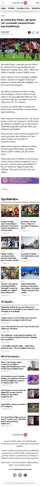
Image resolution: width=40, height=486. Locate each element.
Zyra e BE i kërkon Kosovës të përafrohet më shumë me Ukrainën (20, 327)
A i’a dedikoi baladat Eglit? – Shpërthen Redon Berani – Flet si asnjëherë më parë (18, 347)
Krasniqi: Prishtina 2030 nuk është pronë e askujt (30, 256)
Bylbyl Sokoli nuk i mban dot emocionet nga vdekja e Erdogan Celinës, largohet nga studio (30, 288)
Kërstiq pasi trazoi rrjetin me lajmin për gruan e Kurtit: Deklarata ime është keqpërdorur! (13, 393)
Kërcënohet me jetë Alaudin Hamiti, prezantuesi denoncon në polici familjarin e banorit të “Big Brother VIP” (14, 379)
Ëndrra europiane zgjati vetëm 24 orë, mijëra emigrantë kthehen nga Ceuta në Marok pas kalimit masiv (13, 365)
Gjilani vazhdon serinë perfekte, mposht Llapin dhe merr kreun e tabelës (10, 257)
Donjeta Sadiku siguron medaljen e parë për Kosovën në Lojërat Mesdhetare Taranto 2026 (9, 226)
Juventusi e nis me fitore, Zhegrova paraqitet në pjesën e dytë (30, 225)
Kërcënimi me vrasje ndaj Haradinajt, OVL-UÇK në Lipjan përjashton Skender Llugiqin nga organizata (19, 337)
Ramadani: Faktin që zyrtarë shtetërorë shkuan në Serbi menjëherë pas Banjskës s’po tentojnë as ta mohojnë (20, 309)
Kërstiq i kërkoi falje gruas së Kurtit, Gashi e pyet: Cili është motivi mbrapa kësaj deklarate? (13, 420)
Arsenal (4, 189)
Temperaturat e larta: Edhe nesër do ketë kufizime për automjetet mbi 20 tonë (19, 319)
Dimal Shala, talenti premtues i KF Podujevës (14, 405)
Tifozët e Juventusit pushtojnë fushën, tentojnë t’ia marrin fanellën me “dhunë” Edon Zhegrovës (9, 288)
